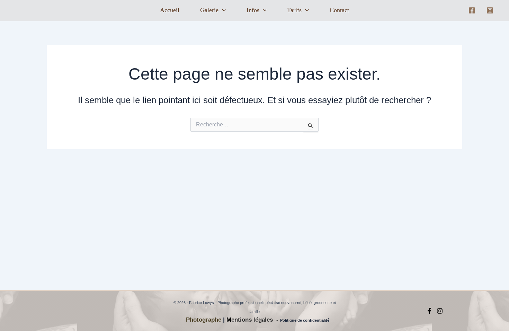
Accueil (169, 10)
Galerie (209, 10)
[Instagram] (490, 10)
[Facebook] (472, 10)
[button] (222, 10)
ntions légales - (257, 319)
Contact (339, 10)
